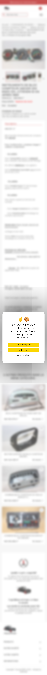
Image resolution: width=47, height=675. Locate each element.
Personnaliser (23, 355)
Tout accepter (23, 345)
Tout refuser (23, 350)
